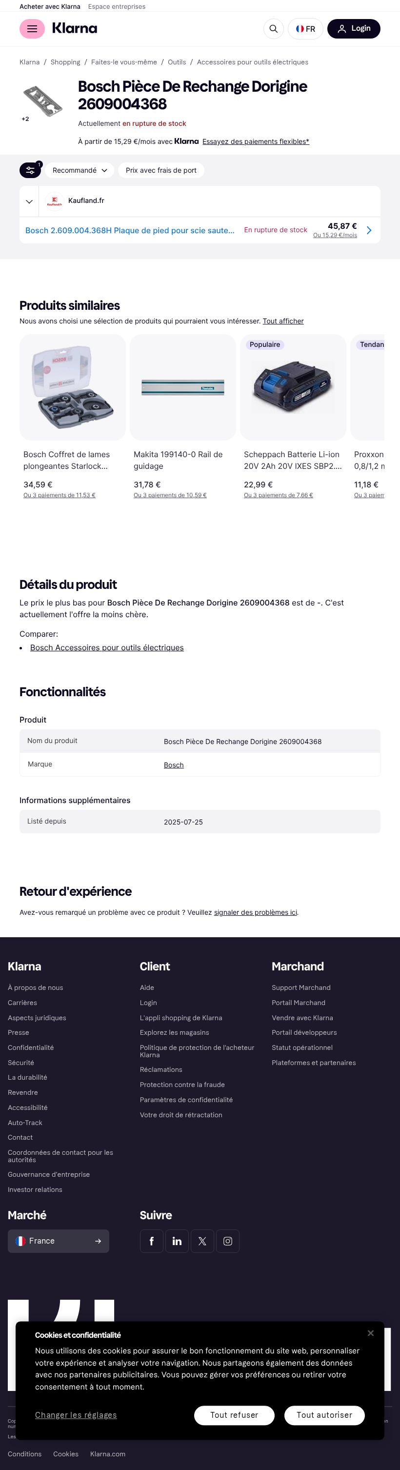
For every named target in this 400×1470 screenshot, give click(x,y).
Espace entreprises (116, 7)
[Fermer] (370, 1333)
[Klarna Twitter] (202, 1241)
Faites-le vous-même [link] (124, 62)
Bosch (174, 765)
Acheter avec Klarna (50, 7)
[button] (305, 29)
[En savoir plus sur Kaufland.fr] (29, 201)
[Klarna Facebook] (151, 1241)
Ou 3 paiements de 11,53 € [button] (59, 495)
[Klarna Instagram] (228, 1241)
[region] (200, 1380)
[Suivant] (367, 416)
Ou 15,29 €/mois (335, 235)
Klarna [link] (30, 62)
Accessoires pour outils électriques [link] (252, 62)
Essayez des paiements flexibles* (255, 141)
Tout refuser (234, 1415)
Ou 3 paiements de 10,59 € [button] (170, 495)
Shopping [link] (65, 62)
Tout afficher (283, 321)
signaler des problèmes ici (255, 912)
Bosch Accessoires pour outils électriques (107, 647)
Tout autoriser (324, 1415)
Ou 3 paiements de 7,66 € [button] (278, 495)
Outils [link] (177, 62)
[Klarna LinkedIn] (177, 1241)
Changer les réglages (76, 1415)
